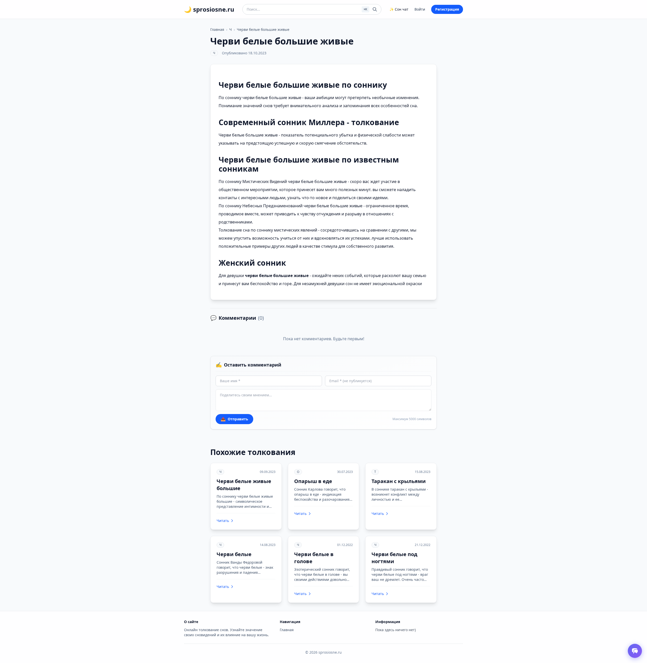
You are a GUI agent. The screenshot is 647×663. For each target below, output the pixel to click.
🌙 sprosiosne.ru (209, 9)
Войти (419, 9)
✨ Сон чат (398, 9)
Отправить (234, 419)
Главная (217, 29)
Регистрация (447, 9)
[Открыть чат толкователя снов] (635, 651)
